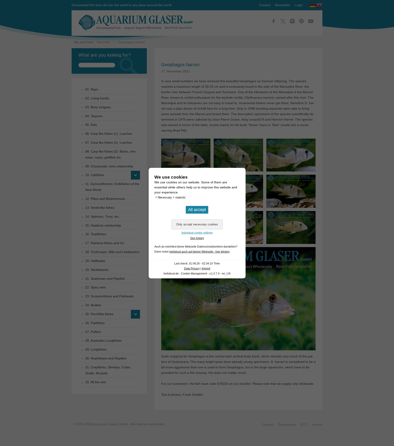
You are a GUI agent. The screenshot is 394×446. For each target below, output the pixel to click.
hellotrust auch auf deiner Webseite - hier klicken (199, 251)
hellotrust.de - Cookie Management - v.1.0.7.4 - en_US (197, 273)
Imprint (206, 268)
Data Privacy (192, 268)
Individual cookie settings (197, 232)
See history (197, 238)
